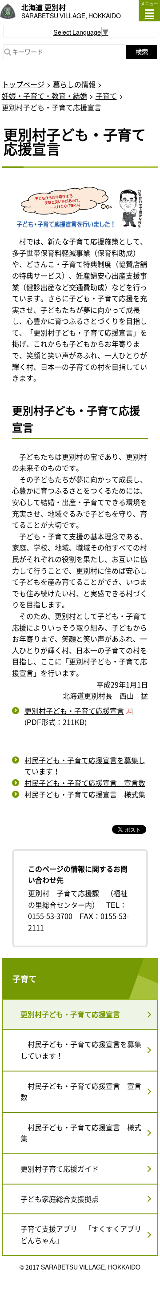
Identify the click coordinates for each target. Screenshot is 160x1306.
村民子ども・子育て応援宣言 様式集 (84, 794)
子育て (106, 95)
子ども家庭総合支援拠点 (59, 1198)
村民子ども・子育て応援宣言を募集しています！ (84, 766)
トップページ (23, 84)
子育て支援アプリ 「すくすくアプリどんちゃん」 (80, 1234)
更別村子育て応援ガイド (59, 1168)
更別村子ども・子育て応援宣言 (51, 107)
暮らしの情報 (74, 84)
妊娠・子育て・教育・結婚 (44, 95)
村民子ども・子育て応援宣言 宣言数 (84, 782)
